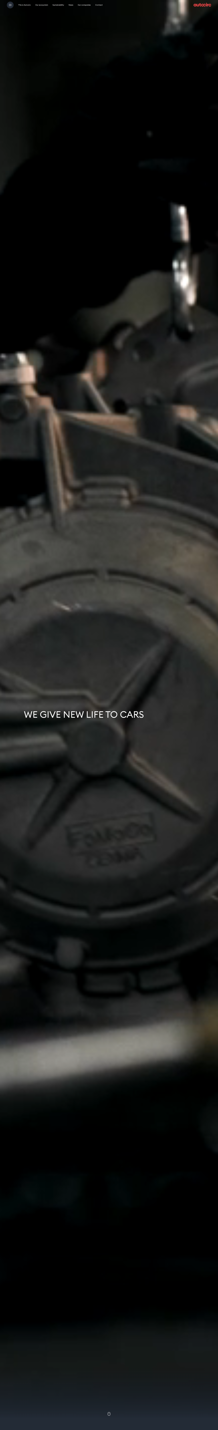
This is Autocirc (24, 5)
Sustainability (58, 5)
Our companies (84, 5)
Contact (99, 5)
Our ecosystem (41, 5)
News (71, 5)
